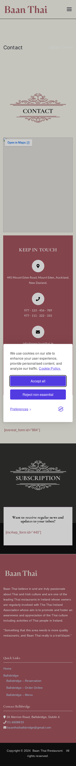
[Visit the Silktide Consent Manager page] (61, 409)
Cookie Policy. (50, 368)
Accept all (38, 381)
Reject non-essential (38, 394)
